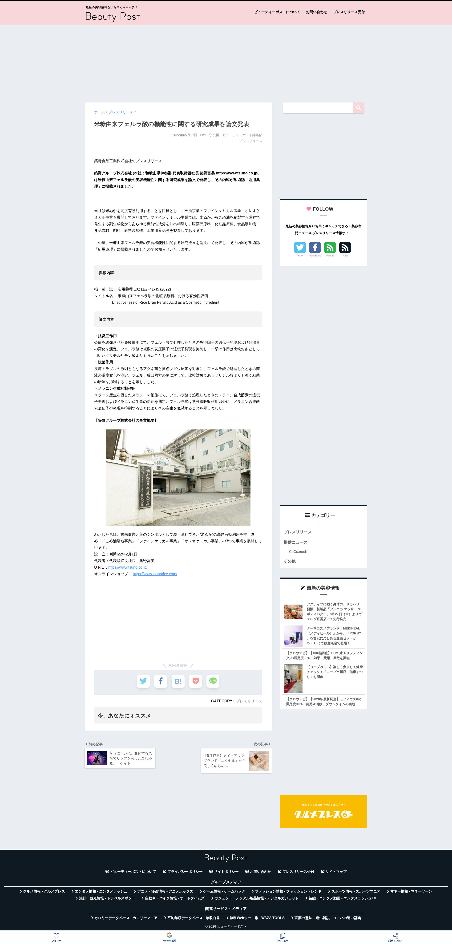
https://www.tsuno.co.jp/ (127, 567)
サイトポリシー (226, 871)
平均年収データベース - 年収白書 (193, 918)
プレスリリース (249, 701)
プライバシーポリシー (185, 871)
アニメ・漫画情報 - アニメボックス (165, 891)
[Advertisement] (226, 61)
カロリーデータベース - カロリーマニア (125, 918)
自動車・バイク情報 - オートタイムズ (175, 898)
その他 (290, 561)
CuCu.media (298, 552)
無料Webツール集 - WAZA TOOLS (257, 918)
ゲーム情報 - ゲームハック (224, 891)
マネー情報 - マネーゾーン (411, 891)
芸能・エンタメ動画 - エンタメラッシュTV (342, 898)
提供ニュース (296, 542)
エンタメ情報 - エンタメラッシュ (101, 891)
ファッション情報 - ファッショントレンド (288, 891)
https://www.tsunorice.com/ (155, 574)
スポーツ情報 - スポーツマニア (355, 891)
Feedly (330, 255)
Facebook (315, 255)
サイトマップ (336, 871)
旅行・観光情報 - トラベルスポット (107, 898)
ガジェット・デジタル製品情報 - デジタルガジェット (256, 898)
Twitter (300, 255)
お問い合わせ (316, 12)
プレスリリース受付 (349, 12)
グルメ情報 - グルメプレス (44, 891)
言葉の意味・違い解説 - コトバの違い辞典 (328, 918)
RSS (345, 255)
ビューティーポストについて (277, 12)
